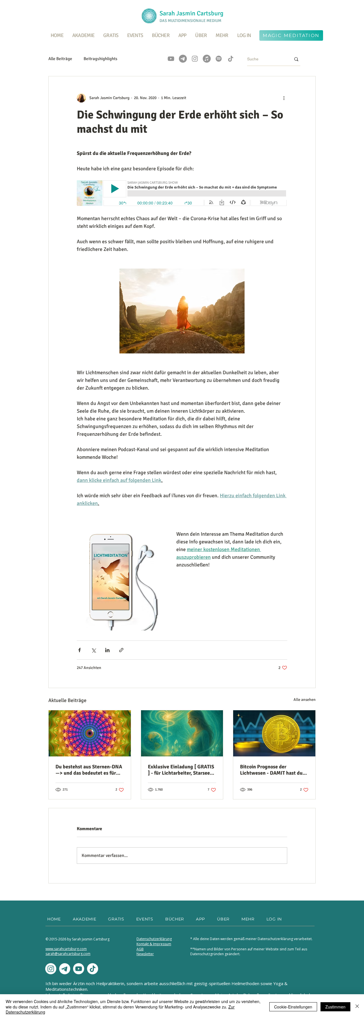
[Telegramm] (183, 59)
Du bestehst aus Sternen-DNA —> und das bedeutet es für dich (88, 770)
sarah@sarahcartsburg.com (68, 953)
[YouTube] (171, 59)
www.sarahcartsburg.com (66, 948)
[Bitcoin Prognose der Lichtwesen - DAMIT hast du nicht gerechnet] (274, 733)
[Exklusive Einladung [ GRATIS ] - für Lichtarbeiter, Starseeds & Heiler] (182, 733)
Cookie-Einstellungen (293, 1007)
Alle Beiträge (60, 58)
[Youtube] (78, 968)
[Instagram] (195, 59)
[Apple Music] (207, 59)
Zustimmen (335, 1007)
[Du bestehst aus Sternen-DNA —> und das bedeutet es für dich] (90, 733)
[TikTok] (231, 59)
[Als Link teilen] (121, 650)
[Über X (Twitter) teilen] (93, 650)
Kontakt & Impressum (153, 944)
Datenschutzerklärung (154, 938)
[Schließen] (357, 1006)
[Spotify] (219, 59)
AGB (140, 949)
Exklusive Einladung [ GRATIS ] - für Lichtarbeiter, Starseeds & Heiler (181, 770)
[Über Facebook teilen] (79, 650)
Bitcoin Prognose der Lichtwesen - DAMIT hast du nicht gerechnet (271, 770)
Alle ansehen (304, 699)
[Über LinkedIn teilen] (107, 650)
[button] (111, 35)
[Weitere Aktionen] (283, 98)
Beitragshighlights (100, 58)
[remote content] (182, 193)
